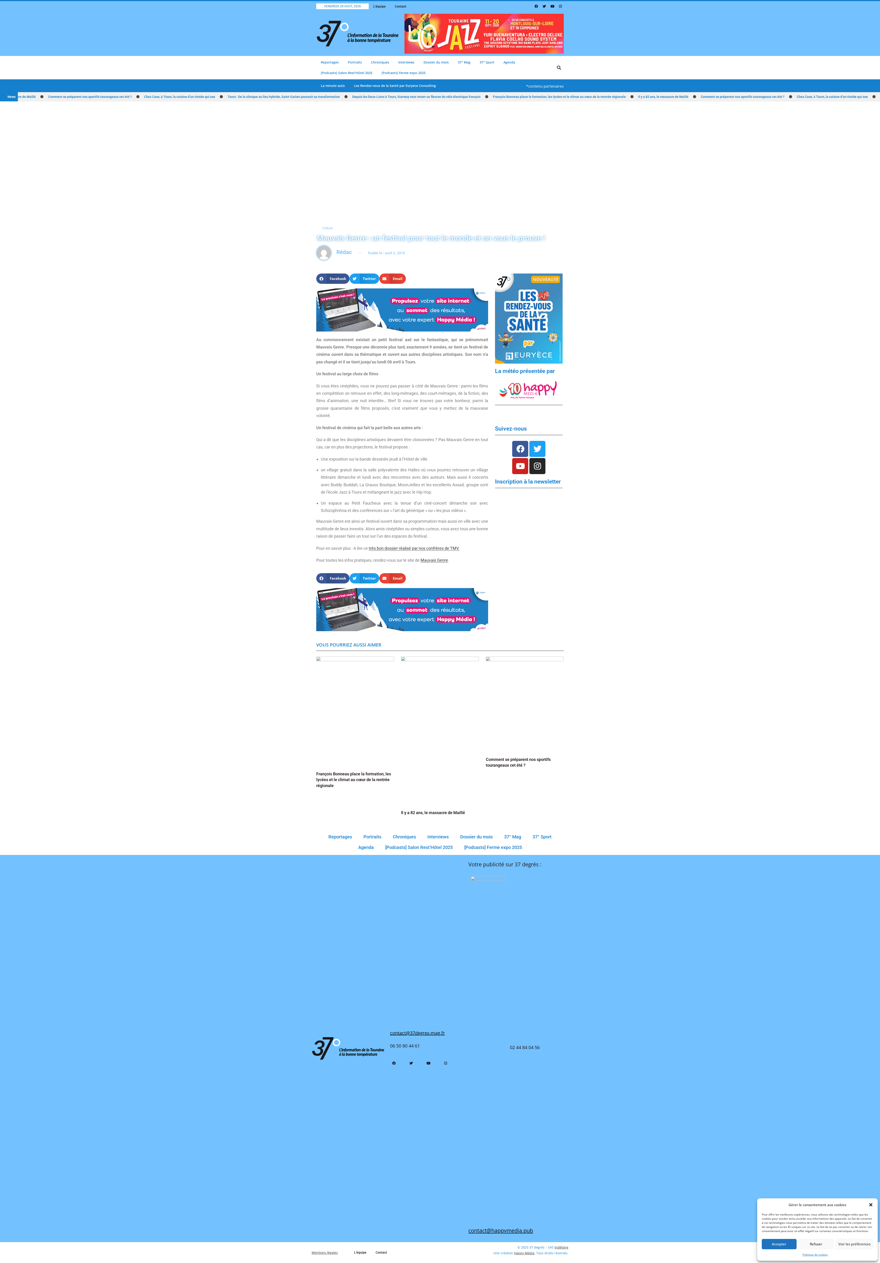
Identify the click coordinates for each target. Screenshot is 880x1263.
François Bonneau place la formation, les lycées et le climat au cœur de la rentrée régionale (507, 97)
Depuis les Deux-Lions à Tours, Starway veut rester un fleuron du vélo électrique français (364, 97)
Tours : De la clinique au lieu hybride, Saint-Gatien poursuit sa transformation (231, 97)
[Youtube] (552, 6)
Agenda (509, 62)
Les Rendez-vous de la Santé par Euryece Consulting (395, 85)
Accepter (779, 1244)
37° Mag (464, 62)
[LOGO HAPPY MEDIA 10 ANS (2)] (529, 389)
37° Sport (487, 62)
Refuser (816, 1244)
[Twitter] (544, 6)
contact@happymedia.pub (500, 1230)
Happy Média (524, 1253)
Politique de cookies (815, 1255)
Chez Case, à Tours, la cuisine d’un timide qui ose (127, 97)
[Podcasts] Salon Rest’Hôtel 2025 (346, 73)
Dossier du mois (436, 62)
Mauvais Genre (434, 560)
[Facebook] (536, 6)
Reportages (330, 62)
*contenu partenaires (545, 86)
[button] (871, 1204)
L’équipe (379, 6)
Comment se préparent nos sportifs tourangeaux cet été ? (690, 97)
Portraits (355, 62)
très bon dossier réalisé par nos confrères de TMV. (414, 548)
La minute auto (333, 85)
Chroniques (380, 62)
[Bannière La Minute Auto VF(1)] (529, 318)
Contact (400, 6)
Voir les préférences (854, 1244)
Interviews (406, 62)
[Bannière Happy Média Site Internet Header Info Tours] (402, 309)
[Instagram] (560, 6)
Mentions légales (325, 1252)
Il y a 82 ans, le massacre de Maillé (611, 97)
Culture (327, 228)
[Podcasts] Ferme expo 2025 (404, 73)
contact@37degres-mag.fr (417, 1033)
